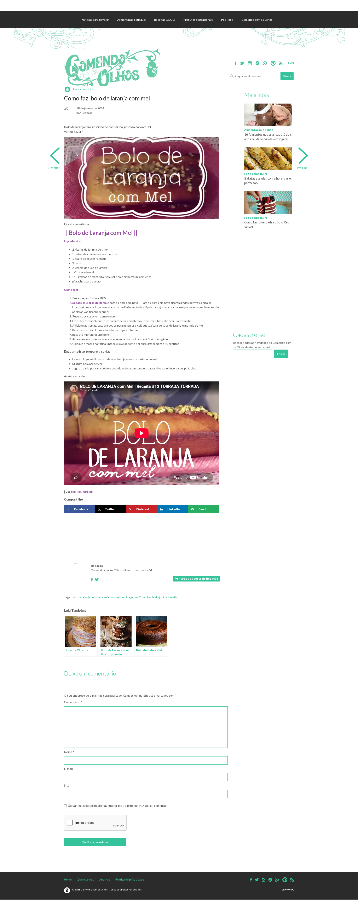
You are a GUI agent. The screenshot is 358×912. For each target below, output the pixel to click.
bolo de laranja (81, 597)
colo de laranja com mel (105, 597)
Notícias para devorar (95, 19)
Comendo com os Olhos (257, 19)
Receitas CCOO (164, 19)
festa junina (159, 597)
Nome (69, 752)
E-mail (69, 769)
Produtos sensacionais (198, 19)
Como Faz (145, 597)
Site (66, 785)
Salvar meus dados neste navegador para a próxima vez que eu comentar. (117, 805)
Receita (173, 597)
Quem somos (85, 879)
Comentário (73, 702)
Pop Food (227, 19)
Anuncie (104, 879)
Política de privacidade (129, 879)
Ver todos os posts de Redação (196, 578)
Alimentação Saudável (131, 19)
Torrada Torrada (81, 491)
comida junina (129, 597)
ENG (291, 63)
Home (68, 879)
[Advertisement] (141, 528)
